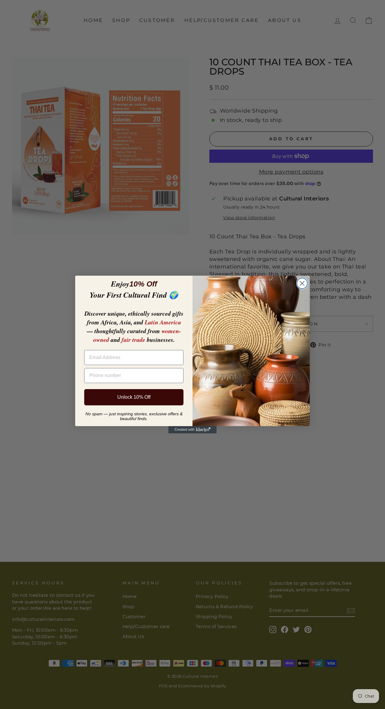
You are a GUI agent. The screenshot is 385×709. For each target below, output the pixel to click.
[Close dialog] (302, 283)
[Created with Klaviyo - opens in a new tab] (192, 429)
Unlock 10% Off (133, 397)
